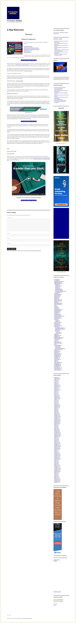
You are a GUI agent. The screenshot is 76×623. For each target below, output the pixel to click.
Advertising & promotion (58, 281)
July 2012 (55, 473)
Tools (55, 360)
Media (56, 339)
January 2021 (56, 395)
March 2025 (56, 377)
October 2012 (56, 470)
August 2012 (56, 472)
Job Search (56, 326)
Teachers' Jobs (57, 333)
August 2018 (56, 407)
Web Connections (27, 52)
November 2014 (57, 446)
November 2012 (57, 469)
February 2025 (56, 378)
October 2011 (56, 482)
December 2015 (56, 432)
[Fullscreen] (44, 194)
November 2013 (56, 456)
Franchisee (57, 320)
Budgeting (56, 297)
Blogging (56, 284)
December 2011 (56, 481)
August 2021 (56, 390)
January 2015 (56, 444)
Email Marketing (57, 310)
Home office (56, 323)
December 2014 (57, 445)
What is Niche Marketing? (58, 88)
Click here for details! (19, 80)
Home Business (57, 322)
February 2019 (56, 404)
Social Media (56, 357)
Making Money (56, 335)
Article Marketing (57, 294)
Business (55, 298)
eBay (55, 305)
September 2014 (57, 448)
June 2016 (56, 426)
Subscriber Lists (58, 292)
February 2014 (56, 453)
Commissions (57, 285)
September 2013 (57, 458)
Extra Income (56, 317)
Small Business (56, 356)
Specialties (56, 358)
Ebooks (55, 306)
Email (8, 238)
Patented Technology (57, 343)
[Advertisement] (61, 223)
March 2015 (56, 442)
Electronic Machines (57, 309)
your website (14, 158)
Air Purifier (56, 293)
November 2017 (57, 417)
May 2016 (56, 427)
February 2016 (56, 430)
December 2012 (56, 468)
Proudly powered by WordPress (27, 618)
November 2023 (57, 386)
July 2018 (55, 408)
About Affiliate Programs (58, 99)
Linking (55, 334)
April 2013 (56, 463)
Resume (56, 331)
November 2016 (57, 420)
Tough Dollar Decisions (58, 89)
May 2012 (55, 475)
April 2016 (56, 428)
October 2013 (56, 457)
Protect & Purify (57, 351)
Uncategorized (56, 363)
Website (8, 243)
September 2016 (57, 422)
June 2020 (56, 401)
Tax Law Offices (57, 359)
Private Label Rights (57, 345)
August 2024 (56, 379)
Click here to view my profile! (11, 151)
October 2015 (56, 434)
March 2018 (56, 413)
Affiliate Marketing (57, 283)
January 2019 (56, 405)
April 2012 (56, 476)
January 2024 (56, 385)
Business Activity (57, 299)
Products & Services (57, 349)
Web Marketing (56, 364)
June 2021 (56, 392)
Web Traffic (56, 366)
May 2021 (55, 393)
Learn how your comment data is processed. (32, 250)
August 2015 (56, 436)
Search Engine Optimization (60, 291)
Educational (56, 308)
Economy (55, 307)
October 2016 (56, 421)
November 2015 (57, 433)
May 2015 (55, 440)
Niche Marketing (58, 289)
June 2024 (56, 381)
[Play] (13, 194)
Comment (9, 217)
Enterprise (56, 312)
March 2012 (56, 477)
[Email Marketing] (29, 109)
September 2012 (57, 471)
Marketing (56, 336)
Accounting (56, 280)
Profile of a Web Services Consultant (60, 100)
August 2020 (56, 399)
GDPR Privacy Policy (17, 618)
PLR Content (57, 346)
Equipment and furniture (58, 316)
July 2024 (55, 380)
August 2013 (56, 459)
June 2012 (56, 474)
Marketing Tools (57, 338)
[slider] (28, 194)
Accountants (56, 279)
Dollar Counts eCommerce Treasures (31, 47)
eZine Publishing (57, 318)
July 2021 (55, 391)
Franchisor (57, 321)
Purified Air (56, 352)
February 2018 (56, 414)
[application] (28, 178)
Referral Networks (58, 290)
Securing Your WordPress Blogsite (60, 87)
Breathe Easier (56, 296)
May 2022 (56, 388)
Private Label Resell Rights (59, 348)
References (57, 330)
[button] (29, 179)
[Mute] (42, 194)
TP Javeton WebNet (14, 21)
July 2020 (55, 400)
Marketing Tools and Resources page (22, 64)
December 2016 (57, 419)
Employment (56, 311)
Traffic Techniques (57, 362)
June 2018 (56, 409)
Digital (55, 302)
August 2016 (56, 423)
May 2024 (56, 382)
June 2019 (56, 403)
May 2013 (55, 462)
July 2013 (55, 460)
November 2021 (57, 389)
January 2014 (56, 454)
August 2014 (56, 449)
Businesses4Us (27, 50)
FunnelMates (56, 102)
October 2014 (56, 447)
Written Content (57, 370)
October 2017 (56, 418)
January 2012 (56, 480)
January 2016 (56, 431)
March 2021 (56, 394)
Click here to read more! (28, 70)
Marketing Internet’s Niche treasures (31, 49)
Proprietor (56, 350)
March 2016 (56, 429)
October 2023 (56, 387)
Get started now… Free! (28, 112)
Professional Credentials (59, 329)
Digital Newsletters (57, 303)
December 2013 (56, 455)
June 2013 (56, 461)
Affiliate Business (57, 282)
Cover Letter (58, 332)
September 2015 (57, 435)
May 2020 (56, 402)
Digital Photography (57, 304)
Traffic (55, 361)
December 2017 (56, 416)
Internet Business (57, 325)
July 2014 (55, 450)
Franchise (56, 319)
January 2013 (56, 467)
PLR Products (57, 347)
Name (8, 233)
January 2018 (56, 415)
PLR (55, 344)
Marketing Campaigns (58, 337)
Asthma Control (57, 295)
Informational (56, 324)
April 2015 (56, 441)
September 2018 (57, 406)
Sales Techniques (57, 353)
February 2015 (56, 443)
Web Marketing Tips (28, 46)
